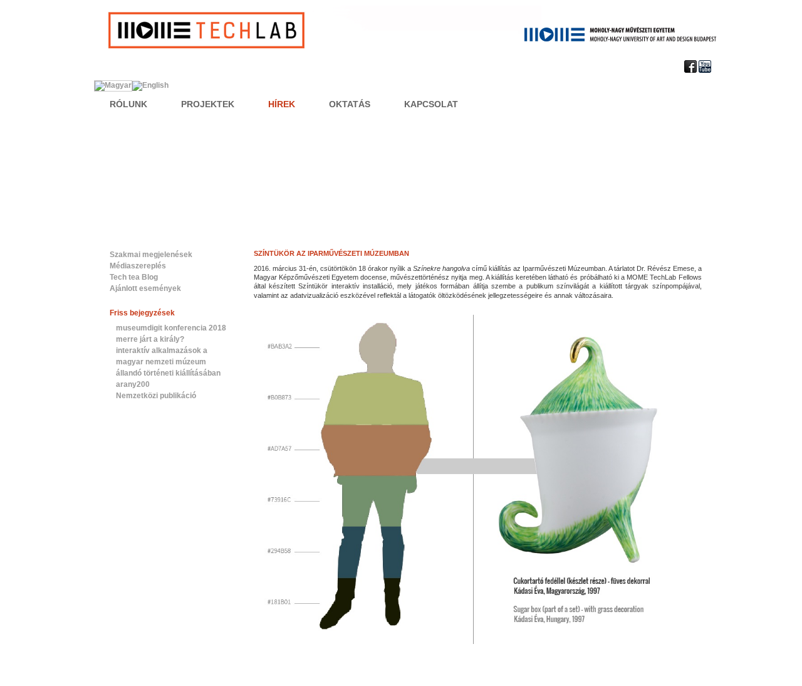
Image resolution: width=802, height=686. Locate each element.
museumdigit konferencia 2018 (171, 328)
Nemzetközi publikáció (156, 395)
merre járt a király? (150, 339)
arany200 (133, 384)
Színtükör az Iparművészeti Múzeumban (331, 253)
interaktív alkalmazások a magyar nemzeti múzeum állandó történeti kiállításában (168, 361)
